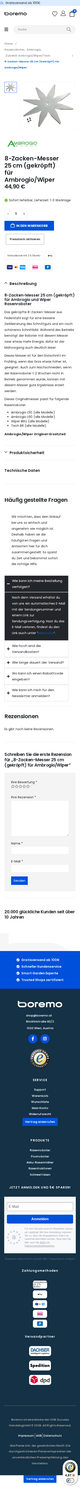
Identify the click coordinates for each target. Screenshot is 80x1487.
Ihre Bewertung (24, 782)
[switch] (70, 1480)
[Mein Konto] (63, 14)
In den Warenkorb (32, 225)
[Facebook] (32, 1038)
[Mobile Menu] (6, 29)
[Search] (69, 29)
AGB (43, 1242)
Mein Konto (46, 633)
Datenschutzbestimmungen (40, 1245)
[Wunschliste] (55, 14)
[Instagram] (45, 1038)
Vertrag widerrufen (40, 1122)
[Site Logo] (15, 13)
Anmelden (40, 1219)
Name (17, 843)
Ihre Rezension (23, 797)
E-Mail (17, 861)
